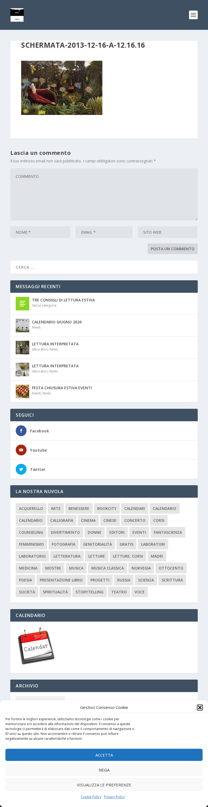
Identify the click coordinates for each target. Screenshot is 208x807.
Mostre (53, 568)
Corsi (158, 520)
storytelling (89, 591)
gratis (126, 544)
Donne (95, 532)
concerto (134, 520)
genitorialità (97, 544)
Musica (76, 568)
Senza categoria (44, 305)
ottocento (171, 568)
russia (123, 580)
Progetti (99, 580)
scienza (146, 580)
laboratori (40, 349)
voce (140, 591)
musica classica (107, 568)
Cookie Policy (91, 797)
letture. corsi (128, 556)
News (36, 327)
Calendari (134, 508)
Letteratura (67, 556)
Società (27, 591)
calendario (164, 508)
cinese (109, 520)
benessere (79, 508)
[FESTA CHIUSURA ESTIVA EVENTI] (22, 391)
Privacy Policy (114, 797)
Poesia (25, 580)
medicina (28, 568)
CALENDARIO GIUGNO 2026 (57, 321)
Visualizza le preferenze (104, 784)
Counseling (31, 532)
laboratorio (32, 556)
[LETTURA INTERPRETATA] (22, 347)
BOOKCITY (106, 508)
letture (96, 556)
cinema (88, 520)
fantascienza (168, 532)
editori (117, 532)
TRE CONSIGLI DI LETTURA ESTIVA (63, 300)
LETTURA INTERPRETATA (55, 343)
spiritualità (55, 591)
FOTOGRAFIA (63, 544)
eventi (139, 532)
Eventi (36, 393)
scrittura (172, 580)
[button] (200, 707)
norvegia (141, 568)
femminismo (31, 544)
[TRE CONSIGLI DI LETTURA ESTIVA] (22, 303)
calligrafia (61, 520)
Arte (56, 508)
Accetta (104, 755)
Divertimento (65, 532)
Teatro (119, 591)
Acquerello (31, 508)
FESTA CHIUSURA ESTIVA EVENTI (62, 387)
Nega (104, 770)
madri (157, 556)
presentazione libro (61, 580)
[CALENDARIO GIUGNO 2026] (22, 325)
